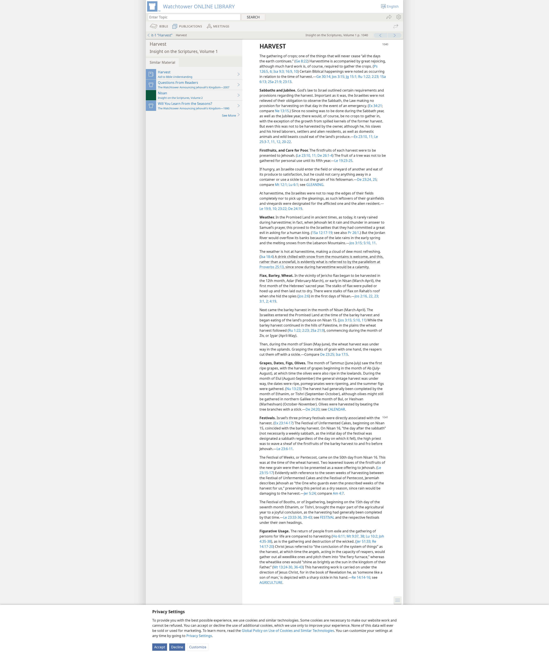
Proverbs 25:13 (271, 267)
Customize (197, 647)
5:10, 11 (369, 243)
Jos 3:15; (338, 76)
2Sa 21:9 (317, 330)
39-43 (307, 517)
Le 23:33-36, (292, 517)
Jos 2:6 (304, 296)
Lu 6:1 (293, 184)
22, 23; (373, 296)
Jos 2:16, (361, 296)
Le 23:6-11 (285, 448)
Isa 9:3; (279, 71)
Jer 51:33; (364, 541)
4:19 (272, 301)
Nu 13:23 (293, 388)
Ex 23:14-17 (283, 423)
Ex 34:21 (375, 105)
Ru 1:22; (364, 76)
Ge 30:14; (323, 76)
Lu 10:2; (371, 536)
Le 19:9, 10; (268, 208)
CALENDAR (336, 409)
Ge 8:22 (302, 61)
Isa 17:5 (341, 354)
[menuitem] (398, 17)
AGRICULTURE (270, 582)
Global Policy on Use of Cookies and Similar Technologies (288, 630)
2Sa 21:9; (274, 81)
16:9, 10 (291, 71)
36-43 (298, 567)
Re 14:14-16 (361, 577)
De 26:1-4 (324, 155)
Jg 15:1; (351, 76)
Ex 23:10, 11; (363, 136)
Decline (177, 647)
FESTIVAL (327, 517)
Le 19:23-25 (343, 160)
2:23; (375, 76)
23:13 (286, 81)
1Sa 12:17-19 (322, 232)
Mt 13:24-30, (283, 567)
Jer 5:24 (310, 493)
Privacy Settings (199, 635)
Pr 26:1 (353, 232)
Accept (159, 647)
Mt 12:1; (281, 184)
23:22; (282, 208)
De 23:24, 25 (367, 179)
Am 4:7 (338, 493)
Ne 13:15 (282, 110)
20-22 (286, 141)
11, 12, (275, 141)
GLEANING (314, 184)
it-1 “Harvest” (161, 35)
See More (229, 115)
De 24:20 (313, 409)
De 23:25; (327, 354)
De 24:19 (294, 208)
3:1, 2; (264, 301)
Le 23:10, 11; (307, 155)
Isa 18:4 (267, 256)
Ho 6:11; (339, 536)
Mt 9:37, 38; (355, 536)
